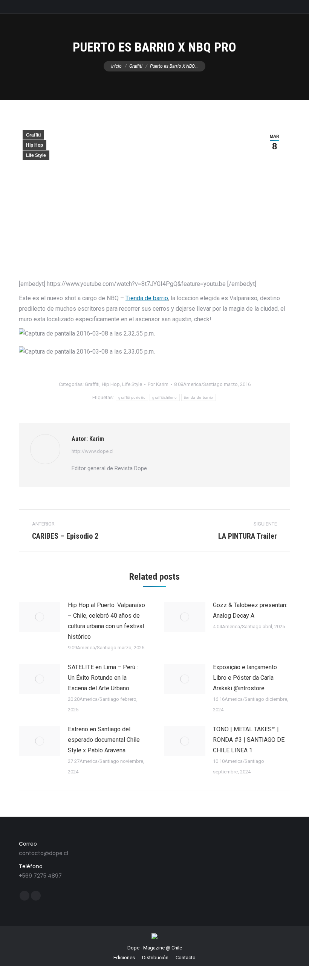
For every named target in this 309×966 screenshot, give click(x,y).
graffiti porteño (131, 397)
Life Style (36, 155)
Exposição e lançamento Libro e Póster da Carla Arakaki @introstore (245, 678)
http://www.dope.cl (92, 451)
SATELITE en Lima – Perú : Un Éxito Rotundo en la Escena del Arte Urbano (103, 678)
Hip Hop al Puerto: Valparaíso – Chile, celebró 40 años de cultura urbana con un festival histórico (106, 620)
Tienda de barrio (146, 298)
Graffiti (33, 135)
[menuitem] (124, 957)
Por (158, 384)
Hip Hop (34, 145)
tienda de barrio (198, 397)
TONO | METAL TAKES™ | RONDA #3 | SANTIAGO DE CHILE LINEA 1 (249, 740)
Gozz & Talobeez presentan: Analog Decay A (250, 610)
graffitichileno (164, 397)
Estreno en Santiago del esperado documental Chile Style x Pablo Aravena (104, 740)
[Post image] (39, 617)
